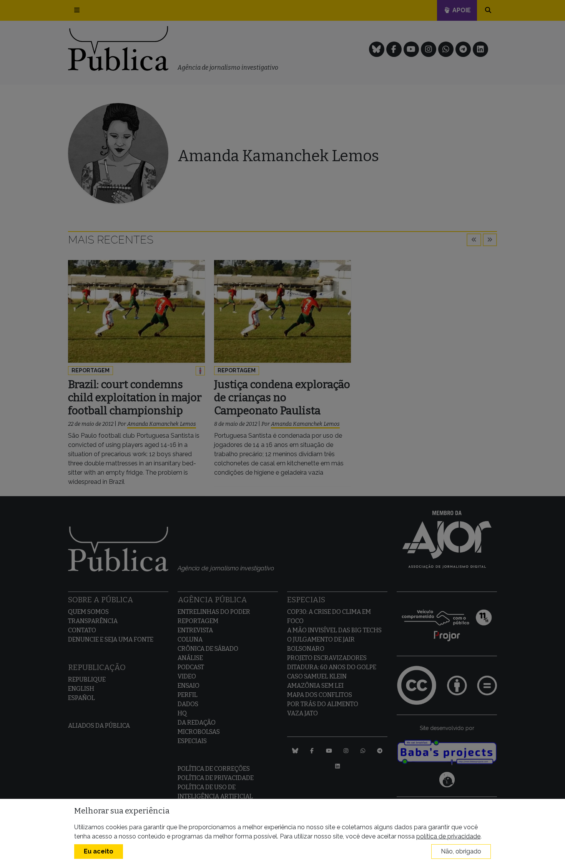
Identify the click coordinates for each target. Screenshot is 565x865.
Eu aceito (98, 851)
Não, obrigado (461, 851)
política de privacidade (448, 836)
